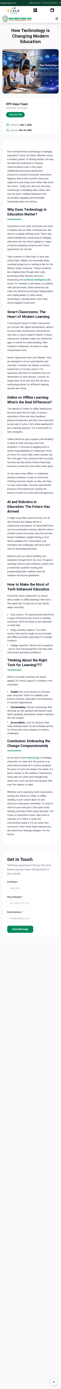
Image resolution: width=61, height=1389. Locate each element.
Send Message (20, 929)
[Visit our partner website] (13, 10)
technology (33, 757)
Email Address (15, 912)
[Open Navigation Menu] (57, 18)
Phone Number (15, 897)
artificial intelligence (35, 279)
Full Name (12, 882)
